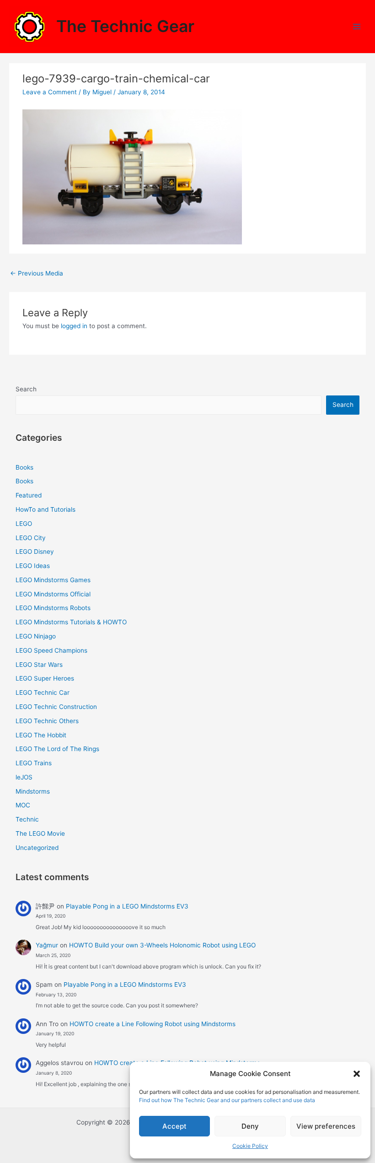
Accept (174, 1126)
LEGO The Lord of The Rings (57, 748)
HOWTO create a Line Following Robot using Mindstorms (153, 1024)
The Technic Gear (125, 26)
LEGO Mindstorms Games (53, 580)
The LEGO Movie (40, 833)
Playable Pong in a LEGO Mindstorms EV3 (127, 906)
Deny (250, 1126)
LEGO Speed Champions (51, 650)
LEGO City (31, 537)
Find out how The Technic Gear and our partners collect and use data (227, 1100)
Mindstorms (33, 791)
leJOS (24, 777)
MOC (23, 805)
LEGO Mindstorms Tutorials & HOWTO (71, 622)
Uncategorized (37, 847)
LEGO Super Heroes (45, 678)
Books (24, 467)
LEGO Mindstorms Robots (53, 607)
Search (26, 389)
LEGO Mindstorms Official (53, 594)
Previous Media (36, 273)
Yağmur (47, 945)
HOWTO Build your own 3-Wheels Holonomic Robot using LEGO (162, 945)
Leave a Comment (49, 92)
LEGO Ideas (33, 565)
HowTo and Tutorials (45, 509)
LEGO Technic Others (47, 721)
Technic (27, 819)
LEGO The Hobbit (41, 735)
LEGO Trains (34, 763)
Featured (29, 495)
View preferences (325, 1126)
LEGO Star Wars (39, 664)
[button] (356, 1073)
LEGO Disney (35, 551)
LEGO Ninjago (36, 636)
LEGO (24, 523)
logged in (74, 326)
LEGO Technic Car (43, 692)
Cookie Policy (250, 1145)
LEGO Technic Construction (56, 706)
